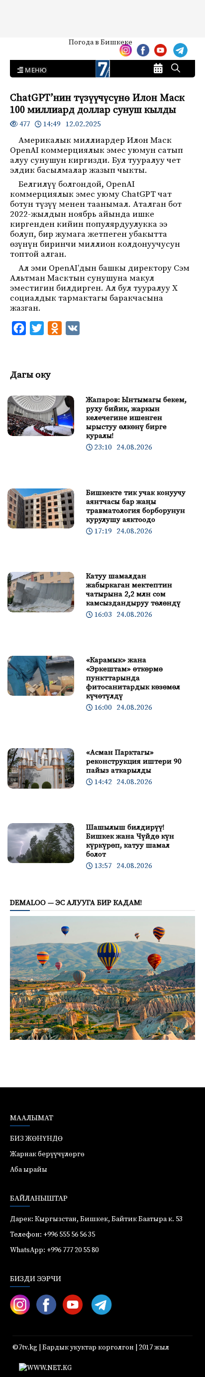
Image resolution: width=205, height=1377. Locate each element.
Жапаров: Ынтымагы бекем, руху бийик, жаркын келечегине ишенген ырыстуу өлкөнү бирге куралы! (136, 418)
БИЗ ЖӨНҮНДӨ (36, 1138)
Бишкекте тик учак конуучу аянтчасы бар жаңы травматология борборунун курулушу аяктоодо (136, 506)
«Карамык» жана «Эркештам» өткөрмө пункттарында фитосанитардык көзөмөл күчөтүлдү (133, 678)
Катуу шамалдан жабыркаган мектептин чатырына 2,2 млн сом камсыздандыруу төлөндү (133, 589)
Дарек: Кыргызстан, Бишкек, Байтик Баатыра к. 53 (96, 1219)
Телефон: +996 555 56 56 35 (52, 1234)
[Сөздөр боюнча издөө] (175, 68)
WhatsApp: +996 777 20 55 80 (54, 1250)
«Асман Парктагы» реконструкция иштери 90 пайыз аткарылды (134, 761)
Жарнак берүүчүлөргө (47, 1154)
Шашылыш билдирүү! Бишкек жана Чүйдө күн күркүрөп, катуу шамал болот (130, 841)
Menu (34, 70)
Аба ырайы (23, 45)
